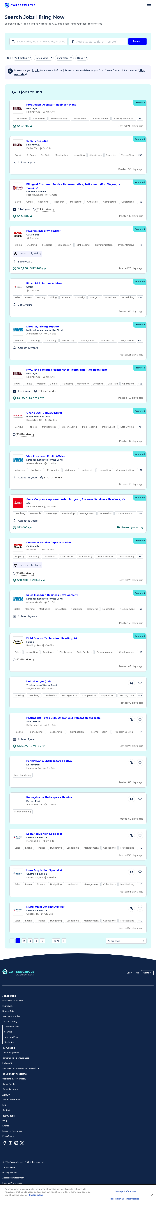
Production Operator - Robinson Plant (51, 104)
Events (5, 1126)
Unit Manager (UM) (38, 681)
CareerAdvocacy (10, 1089)
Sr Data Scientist (37, 141)
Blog (4, 1120)
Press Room (8, 1136)
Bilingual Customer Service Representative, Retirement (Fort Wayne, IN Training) (73, 186)
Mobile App (9, 1042)
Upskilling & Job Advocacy (14, 1079)
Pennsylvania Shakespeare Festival (49, 761)
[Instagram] (10, 1143)
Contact (147, 973)
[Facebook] (4, 1143)
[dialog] (78, 1195)
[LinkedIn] (16, 1143)
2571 (56, 940)
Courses (8, 1032)
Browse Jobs (8, 1011)
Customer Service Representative (48, 542)
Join (138, 973)
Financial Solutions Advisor (44, 283)
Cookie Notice (36, 1195)
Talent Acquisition (10, 1053)
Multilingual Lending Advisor (45, 906)
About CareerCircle (11, 1100)
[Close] (152, 1194)
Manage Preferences (12, 1183)
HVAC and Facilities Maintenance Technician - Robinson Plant (66, 369)
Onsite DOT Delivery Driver (44, 412)
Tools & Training (9, 1021)
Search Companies (11, 1016)
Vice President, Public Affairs (45, 456)
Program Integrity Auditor (43, 231)
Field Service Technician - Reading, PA (51, 638)
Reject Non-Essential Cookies (124, 1199)
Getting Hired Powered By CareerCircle (20, 1068)
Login (129, 973)
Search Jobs (7, 1006)
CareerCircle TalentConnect (15, 1058)
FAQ (4, 1105)
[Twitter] (22, 1143)
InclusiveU (7, 1063)
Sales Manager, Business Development (52, 595)
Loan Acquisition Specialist (44, 833)
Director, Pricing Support (42, 326)
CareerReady (8, 1084)
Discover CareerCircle (12, 1001)
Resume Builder (11, 1026)
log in (35, 70)
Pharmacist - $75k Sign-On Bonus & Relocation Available (63, 718)
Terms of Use (8, 1167)
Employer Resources (12, 1131)
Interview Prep (11, 1037)
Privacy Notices (9, 1172)
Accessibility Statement (13, 1178)
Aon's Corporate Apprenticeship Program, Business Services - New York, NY (75, 499)
